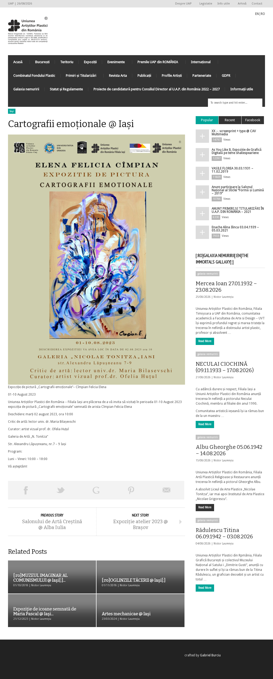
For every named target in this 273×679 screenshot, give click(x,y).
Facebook (252, 120)
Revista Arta (118, 76)
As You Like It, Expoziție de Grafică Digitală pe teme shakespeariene (237, 151)
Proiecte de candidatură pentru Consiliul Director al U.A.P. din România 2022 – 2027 (157, 89)
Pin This (131, 490)
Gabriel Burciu (210, 655)
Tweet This (60, 490)
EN (257, 14)
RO (263, 14)
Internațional (198, 63)
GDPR (226, 76)
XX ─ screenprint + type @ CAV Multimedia (234, 132)
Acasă (15, 63)
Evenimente (113, 63)
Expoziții (90, 62)
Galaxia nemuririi (26, 89)
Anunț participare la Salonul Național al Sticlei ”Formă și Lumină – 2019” (238, 190)
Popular (207, 120)
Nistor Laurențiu (224, 296)
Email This (166, 490)
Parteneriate (201, 76)
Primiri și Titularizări (78, 77)
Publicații (144, 76)
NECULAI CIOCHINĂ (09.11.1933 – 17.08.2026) (225, 367)
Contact (257, 3)
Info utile (222, 4)
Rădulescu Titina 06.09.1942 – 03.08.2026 (224, 533)
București (42, 62)
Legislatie (205, 3)
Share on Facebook (25, 490)
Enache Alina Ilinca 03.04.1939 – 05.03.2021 (235, 228)
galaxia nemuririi (207, 273)
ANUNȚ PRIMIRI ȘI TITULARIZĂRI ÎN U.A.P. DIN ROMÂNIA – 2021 (238, 210)
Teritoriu (66, 62)
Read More (204, 341)
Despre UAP (181, 4)
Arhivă (242, 3)
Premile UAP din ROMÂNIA (155, 63)
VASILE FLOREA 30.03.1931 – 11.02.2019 (232, 169)
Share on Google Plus (96, 490)
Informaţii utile (241, 89)
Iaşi (12, 111)
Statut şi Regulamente (66, 89)
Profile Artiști (172, 76)
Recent (230, 120)
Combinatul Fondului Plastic (34, 76)
